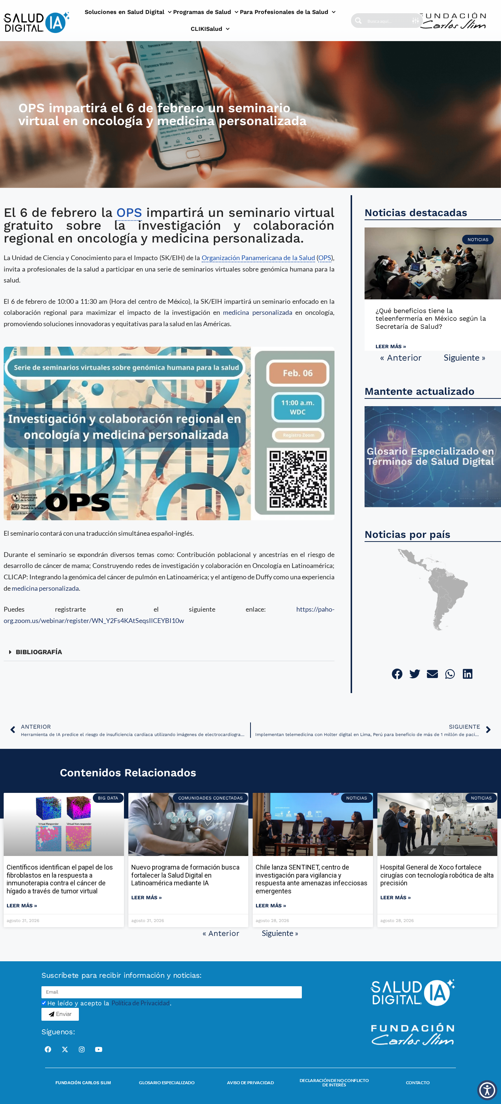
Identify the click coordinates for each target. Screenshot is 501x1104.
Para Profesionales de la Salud (284, 11)
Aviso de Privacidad (250, 1082)
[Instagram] (81, 1049)
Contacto (418, 1082)
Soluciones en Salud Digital (124, 11)
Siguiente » (465, 357)
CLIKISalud (206, 28)
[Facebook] (48, 1049)
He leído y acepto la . (109, 1003)
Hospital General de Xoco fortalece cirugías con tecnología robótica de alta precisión (437, 875)
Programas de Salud (202, 11)
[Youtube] (98, 1049)
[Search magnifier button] (358, 20)
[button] (169, 652)
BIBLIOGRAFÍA (39, 652)
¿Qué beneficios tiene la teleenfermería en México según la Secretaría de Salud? (431, 318)
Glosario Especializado (166, 1082)
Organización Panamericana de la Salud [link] (258, 258)
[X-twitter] (65, 1049)
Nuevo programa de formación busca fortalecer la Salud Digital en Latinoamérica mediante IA (185, 875)
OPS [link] (129, 212)
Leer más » (391, 346)
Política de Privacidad (140, 1003)
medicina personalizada (257, 312)
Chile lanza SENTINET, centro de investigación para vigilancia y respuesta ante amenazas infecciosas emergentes (311, 879)
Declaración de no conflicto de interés (334, 1082)
